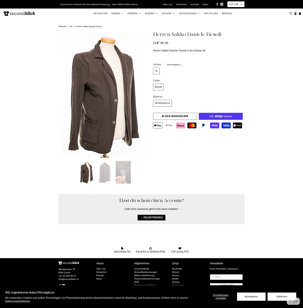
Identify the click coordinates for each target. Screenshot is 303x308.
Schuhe (167, 13)
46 (156, 71)
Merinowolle (162, 103)
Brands (227, 13)
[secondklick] (19, 13)
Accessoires (187, 13)
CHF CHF (234, 4)
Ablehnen (281, 296)
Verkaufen (181, 4)
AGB (136, 282)
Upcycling (211, 13)
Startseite (62, 26)
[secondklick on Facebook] (217, 4)
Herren (133, 13)
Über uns (167, 4)
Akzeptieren (251, 296)
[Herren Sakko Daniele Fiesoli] (104, 95)
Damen (115, 13)
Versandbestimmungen (145, 272)
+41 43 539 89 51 (67, 276)
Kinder (149, 13)
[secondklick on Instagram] (221, 4)
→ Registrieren (151, 217)
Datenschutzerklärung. (17, 301)
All (71, 26)
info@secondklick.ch (68, 279)
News (205, 4)
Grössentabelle (173, 65)
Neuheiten (101, 13)
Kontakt (195, 4)
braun (158, 87)
